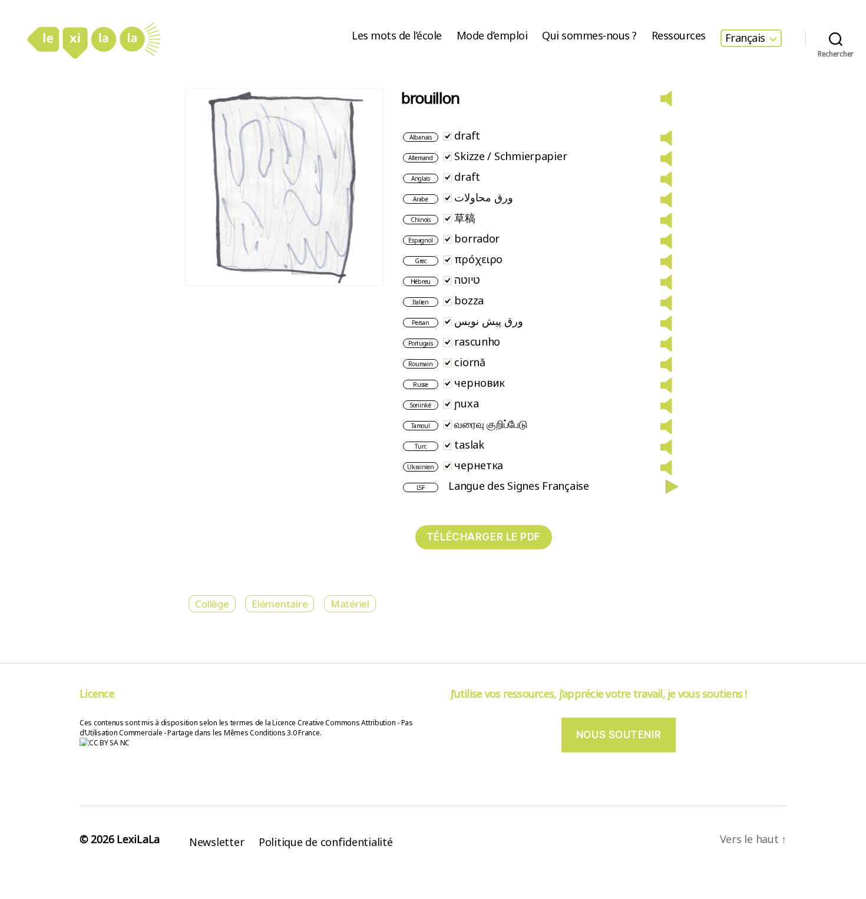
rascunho (477, 341)
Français (745, 38)
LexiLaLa (138, 839)
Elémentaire (280, 604)
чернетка (478, 465)
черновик (479, 383)
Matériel (349, 604)
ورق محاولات (483, 197)
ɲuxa (466, 403)
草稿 (464, 218)
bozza (469, 300)
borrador (477, 238)
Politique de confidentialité (325, 842)
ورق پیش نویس (488, 321)
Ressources (679, 35)
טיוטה (467, 280)
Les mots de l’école (397, 35)
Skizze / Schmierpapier (510, 156)
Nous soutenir (618, 735)
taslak (469, 444)
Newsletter (216, 842)
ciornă (469, 362)
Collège (212, 604)
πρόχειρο (478, 259)
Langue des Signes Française (518, 486)
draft (467, 135)
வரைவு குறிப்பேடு (491, 424)
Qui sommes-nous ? (589, 35)
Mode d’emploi (492, 35)
